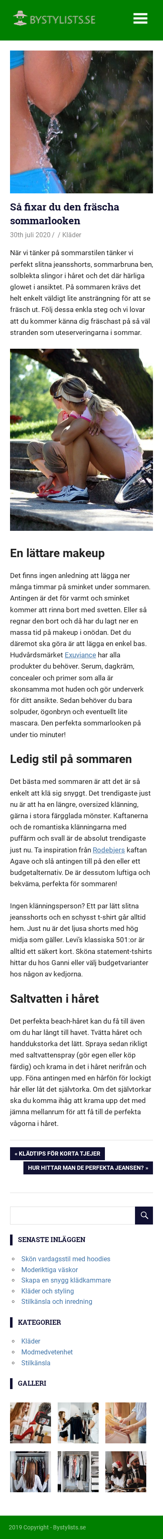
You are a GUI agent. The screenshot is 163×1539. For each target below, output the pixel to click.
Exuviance (80, 655)
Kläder (71, 235)
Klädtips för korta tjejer (59, 1155)
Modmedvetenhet (47, 1352)
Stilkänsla (36, 1363)
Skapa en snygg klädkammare (66, 1280)
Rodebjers (109, 850)
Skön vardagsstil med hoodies (65, 1259)
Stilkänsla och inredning (56, 1302)
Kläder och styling (47, 1291)
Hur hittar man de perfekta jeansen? (86, 1169)
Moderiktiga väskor (49, 1270)
